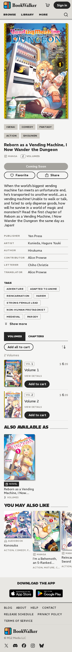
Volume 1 (31, 370)
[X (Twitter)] (6, 645)
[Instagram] (32, 645)
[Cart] (47, 5)
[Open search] (66, 14)
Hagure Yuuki (51, 243)
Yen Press (35, 236)
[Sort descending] (63, 347)
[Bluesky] (41, 645)
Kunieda (34, 243)
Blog (8, 607)
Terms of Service (18, 621)
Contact (49, 607)
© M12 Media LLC (15, 638)
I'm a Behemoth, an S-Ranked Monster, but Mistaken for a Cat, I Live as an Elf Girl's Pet (45, 561)
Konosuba (11, 545)
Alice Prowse (37, 258)
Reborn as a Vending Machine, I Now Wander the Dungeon (19, 491)
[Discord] (15, 645)
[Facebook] (24, 645)
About (21, 607)
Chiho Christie (38, 265)
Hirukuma (35, 250)
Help (34, 607)
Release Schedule (19, 614)
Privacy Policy (50, 614)
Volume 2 (31, 401)
